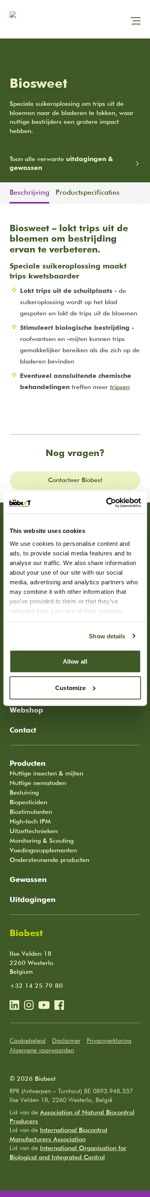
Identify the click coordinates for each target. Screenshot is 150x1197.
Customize (70, 687)
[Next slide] (145, 193)
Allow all (75, 661)
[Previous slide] (5, 193)
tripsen (120, 387)
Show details (107, 635)
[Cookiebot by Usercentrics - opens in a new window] (107, 502)
